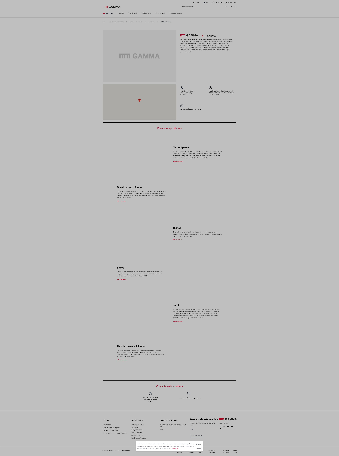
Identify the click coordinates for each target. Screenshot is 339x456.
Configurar (175, 448)
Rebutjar (199, 448)
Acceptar (198, 444)
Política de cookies (166, 448)
